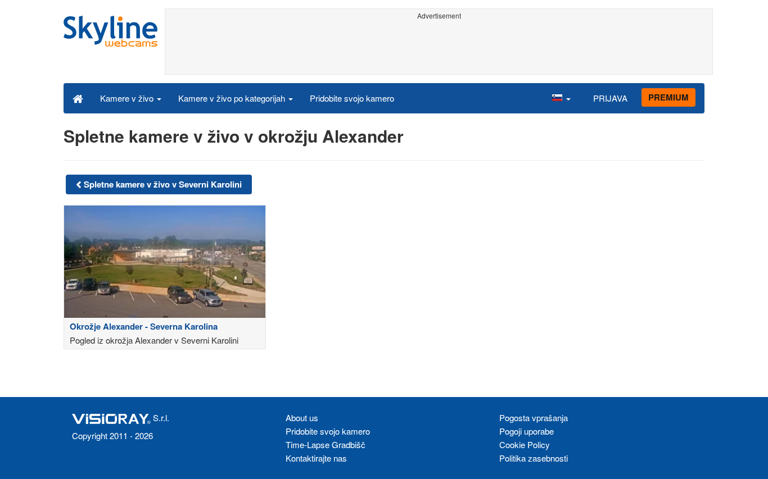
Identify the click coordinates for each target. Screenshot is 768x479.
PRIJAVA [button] (610, 98)
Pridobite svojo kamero (352, 98)
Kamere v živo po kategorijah (232, 98)
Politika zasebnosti (533, 458)
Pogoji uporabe (526, 431)
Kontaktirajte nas (316, 458)
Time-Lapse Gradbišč (325, 444)
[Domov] (78, 98)
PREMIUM (668, 97)
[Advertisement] (438, 49)
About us (302, 417)
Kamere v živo (128, 98)
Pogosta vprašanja (533, 417)
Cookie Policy (524, 444)
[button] (561, 98)
